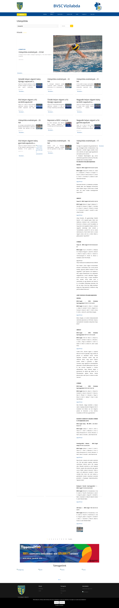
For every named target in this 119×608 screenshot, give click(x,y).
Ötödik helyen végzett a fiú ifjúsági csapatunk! (57, 100)
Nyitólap (45, 14)
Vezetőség (41, 588)
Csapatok (84, 14)
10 (66, 539)
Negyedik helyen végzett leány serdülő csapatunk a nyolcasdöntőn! (88, 101)
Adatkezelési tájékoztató (87, 588)
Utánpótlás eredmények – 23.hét (31, 52)
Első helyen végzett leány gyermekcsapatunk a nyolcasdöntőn (28, 143)
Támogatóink (63, 590)
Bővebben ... (20, 73)
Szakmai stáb (69, 14)
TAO (61, 593)
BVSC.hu (22, 14)
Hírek (51, 14)
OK (71, 26)
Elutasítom (62, 602)
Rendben (56, 602)
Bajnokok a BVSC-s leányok (57, 120)
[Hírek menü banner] (59, 553)
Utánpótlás (22, 49)
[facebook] (97, 14)
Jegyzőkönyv (80, 181)
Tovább (70, 539)
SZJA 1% (62, 588)
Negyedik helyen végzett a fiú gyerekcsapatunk (88, 121)
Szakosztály (59, 14)
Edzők (77, 14)
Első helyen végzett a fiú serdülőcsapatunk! (27, 100)
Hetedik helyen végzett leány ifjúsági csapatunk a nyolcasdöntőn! (29, 81)
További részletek (59, 605)
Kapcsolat (92, 14)
